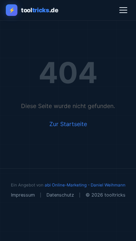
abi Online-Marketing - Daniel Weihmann (85, 185)
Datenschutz (60, 195)
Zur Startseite (68, 124)
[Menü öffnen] (123, 10)
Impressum (23, 195)
